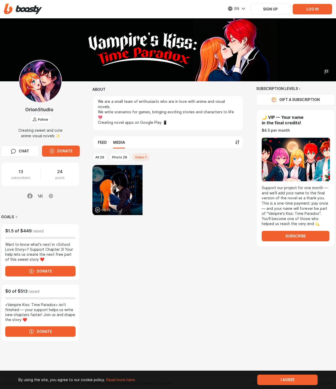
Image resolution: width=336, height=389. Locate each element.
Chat (24, 151)
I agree (288, 380)
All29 (99, 157)
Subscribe (295, 236)
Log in (312, 9)
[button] (23, 9)
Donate (64, 151)
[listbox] (233, 8)
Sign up (270, 9)
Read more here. (121, 380)
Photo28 (119, 157)
